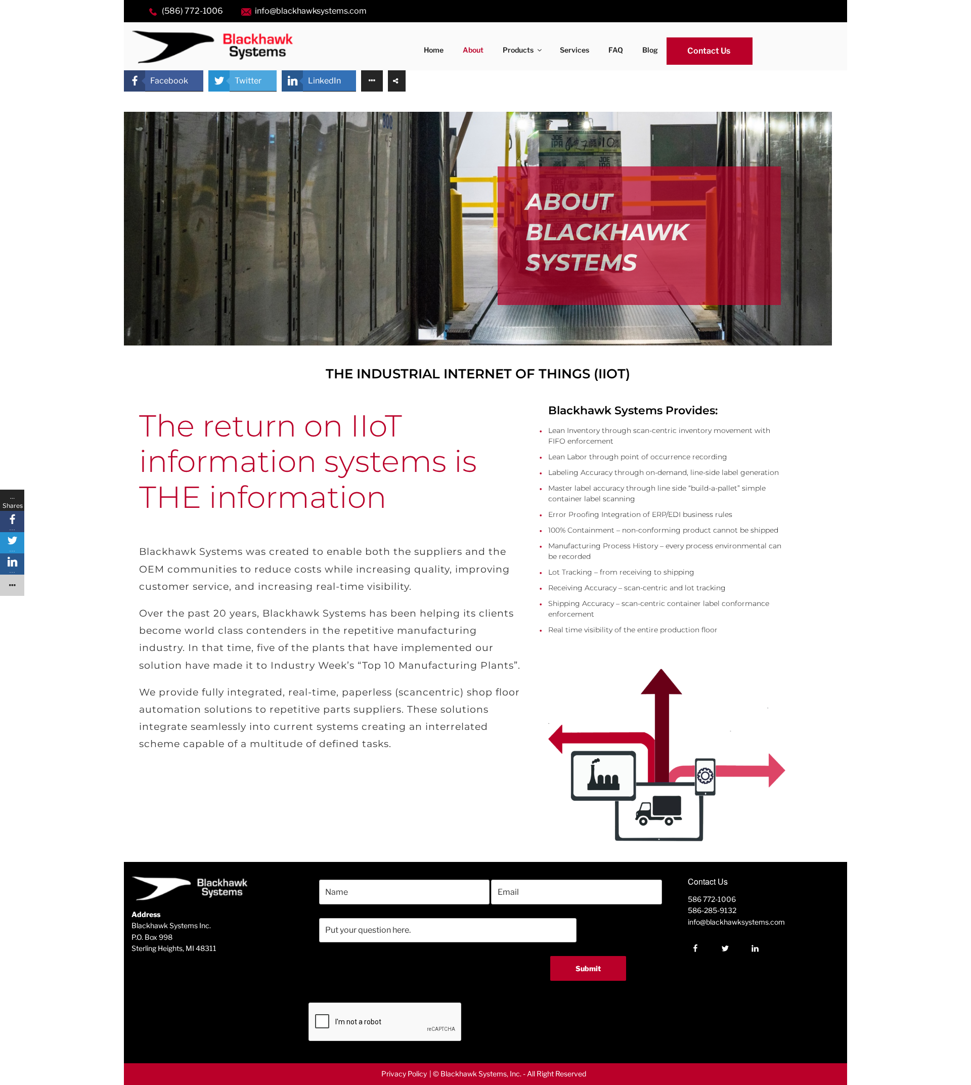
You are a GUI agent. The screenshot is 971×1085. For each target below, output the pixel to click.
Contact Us (708, 51)
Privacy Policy (404, 1073)
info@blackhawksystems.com (311, 11)
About (473, 50)
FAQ (615, 50)
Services (574, 50)
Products (518, 50)
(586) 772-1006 (192, 11)
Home (434, 50)
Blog (650, 50)
